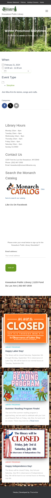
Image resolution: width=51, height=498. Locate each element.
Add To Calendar (16, 71)
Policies (23, 2)
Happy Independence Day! (18, 466)
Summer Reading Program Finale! (22, 408)
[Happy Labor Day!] (25, 328)
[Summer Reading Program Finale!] (25, 386)
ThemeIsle (34, 492)
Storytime (10, 85)
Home (42, 2)
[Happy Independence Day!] (25, 443)
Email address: (11, 251)
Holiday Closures (32, 2)
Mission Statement (13, 2)
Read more (34, 421)
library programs (12, 347)
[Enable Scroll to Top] (46, 493)
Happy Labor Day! (14, 351)
